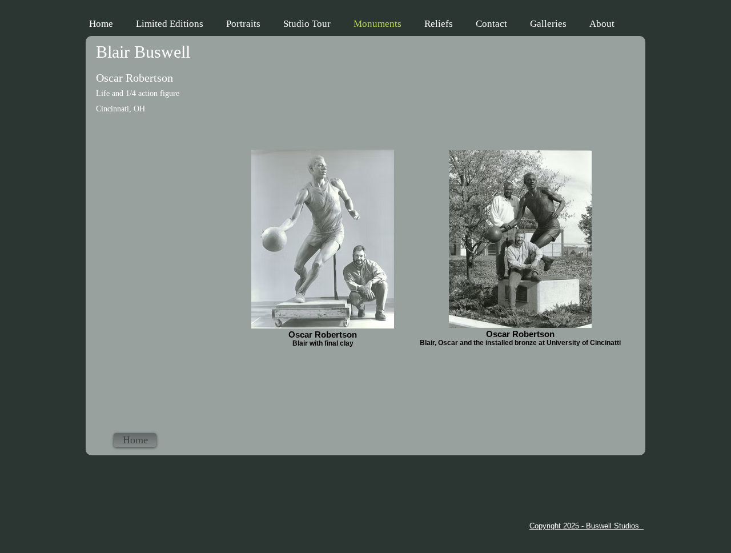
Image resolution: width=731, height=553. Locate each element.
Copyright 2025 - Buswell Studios (586, 526)
